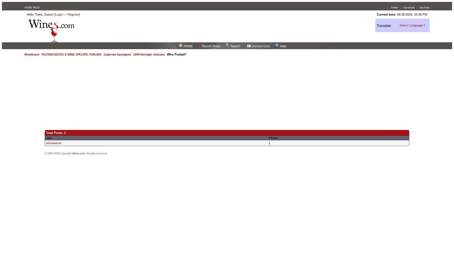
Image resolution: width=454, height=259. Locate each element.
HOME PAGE (32, 7)
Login (59, 14)
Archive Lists (261, 46)
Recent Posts (211, 46)
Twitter (394, 7)
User (49, 138)
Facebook (409, 7)
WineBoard (31, 54)
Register (73, 14)
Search (235, 46)
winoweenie (53, 143)
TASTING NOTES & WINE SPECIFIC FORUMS (71, 54)
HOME (188, 46)
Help (283, 46)
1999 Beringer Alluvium (149, 54)
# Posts (273, 138)
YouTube (424, 7)
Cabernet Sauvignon (117, 54)
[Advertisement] (227, 91)
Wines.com (78, 153)
